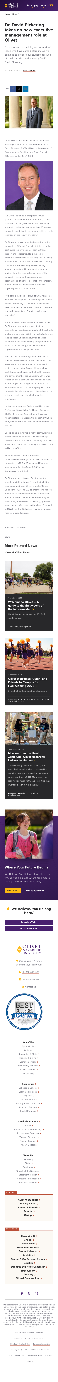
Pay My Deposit (28, 1144)
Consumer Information (28, 1178)
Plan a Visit (12, 890)
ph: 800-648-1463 (30, 972)
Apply (28, 1125)
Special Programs (28, 1111)
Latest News (28, 1243)
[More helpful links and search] (49, 5)
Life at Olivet (28, 1042)
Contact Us (30, 986)
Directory (28, 1274)
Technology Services (28, 1065)
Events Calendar (27, 1251)
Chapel (28, 1239)
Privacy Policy (16, 1349)
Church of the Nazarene (28, 1171)
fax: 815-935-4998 (30, 979)
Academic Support (28, 1107)
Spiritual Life (28, 1046)
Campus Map (28, 1073)
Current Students (28, 1199)
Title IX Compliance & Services (37, 1349)
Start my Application (35, 890)
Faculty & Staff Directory (28, 1103)
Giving (28, 1163)
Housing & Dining (27, 1058)
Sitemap (30, 1361)
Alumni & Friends (28, 1207)
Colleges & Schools (28, 1088)
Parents (27, 1211)
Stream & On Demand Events (28, 1259)
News (14, 14)
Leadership (28, 1159)
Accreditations (28, 1099)
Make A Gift (28, 1236)
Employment (28, 1270)
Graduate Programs (28, 1092)
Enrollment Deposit (28, 1247)
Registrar (28, 1095)
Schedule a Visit (28, 922)
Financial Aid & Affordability (28, 1129)
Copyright (18, 1338)
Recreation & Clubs (28, 1054)
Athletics (28, 1050)
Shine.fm (48, 1355)
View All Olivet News (17, 552)
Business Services (28, 1182)
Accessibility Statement (34, 1338)
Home (7, 14)
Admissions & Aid (28, 1121)
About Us (28, 1155)
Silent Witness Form (17, 1355)
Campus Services (28, 1062)
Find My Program (28, 1141)
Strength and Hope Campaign (28, 1266)
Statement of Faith (28, 1174)
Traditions (28, 1167)
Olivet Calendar (28, 1069)
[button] (32, 5)
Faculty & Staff (28, 1203)
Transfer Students (27, 1137)
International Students (28, 1133)
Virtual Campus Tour (28, 1278)
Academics (28, 1084)
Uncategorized (29, 70)
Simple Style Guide (34, 1355)
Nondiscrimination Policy (20, 1344)
